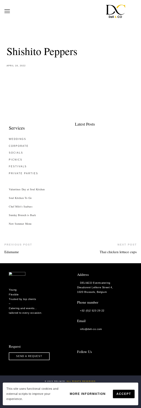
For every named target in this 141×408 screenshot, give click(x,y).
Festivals (18, 166)
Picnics (15, 159)
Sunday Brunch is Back (22, 215)
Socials (16, 152)
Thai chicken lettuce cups (118, 252)
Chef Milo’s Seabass (20, 206)
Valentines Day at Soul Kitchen (27, 189)
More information (88, 393)
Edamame (11, 252)
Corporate (19, 146)
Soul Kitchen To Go (20, 198)
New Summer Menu (20, 223)
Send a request (29, 356)
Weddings (17, 139)
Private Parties (23, 173)
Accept (123, 393)
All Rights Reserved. (81, 381)
